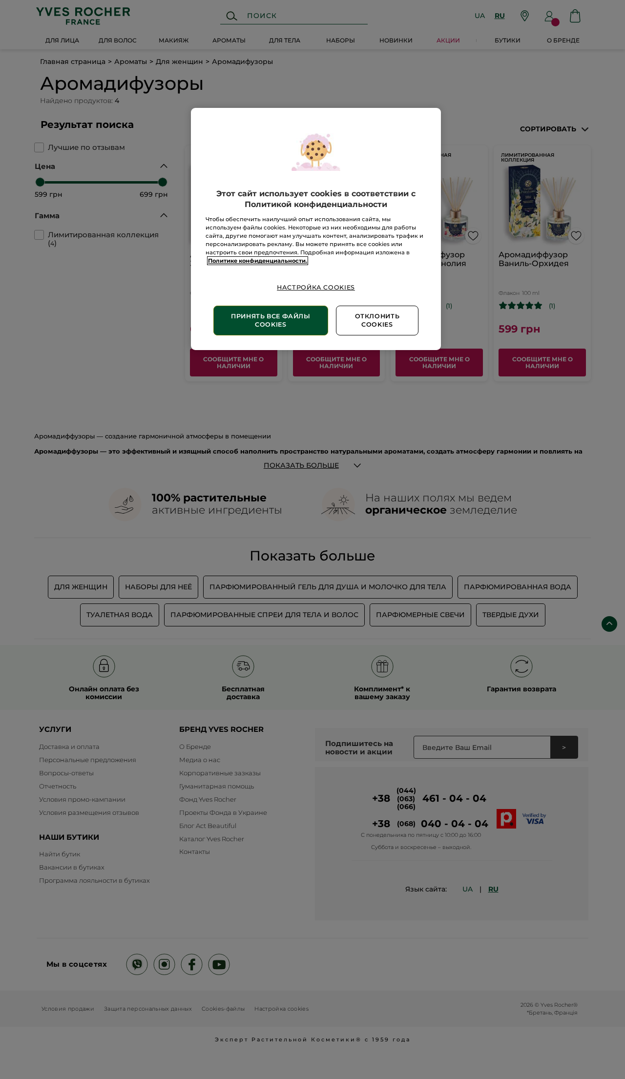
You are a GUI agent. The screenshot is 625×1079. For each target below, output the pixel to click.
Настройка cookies (316, 287)
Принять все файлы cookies (271, 320)
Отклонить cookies (377, 320)
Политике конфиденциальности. (257, 260)
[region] (316, 229)
